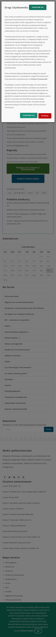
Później (45, 116)
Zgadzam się (38, 7)
